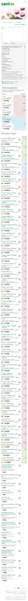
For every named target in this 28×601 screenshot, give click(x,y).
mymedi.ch (14, 592)
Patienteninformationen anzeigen (10, 81)
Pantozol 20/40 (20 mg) (7, 209)
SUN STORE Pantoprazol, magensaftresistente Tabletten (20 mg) (8, 514)
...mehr (20, 78)
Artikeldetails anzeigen (8, 83)
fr (25, 1)
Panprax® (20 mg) (5, 186)
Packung (5, 43)
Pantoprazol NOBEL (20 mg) (8, 138)
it (26, 1)
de (24, 1)
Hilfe (25, 24)
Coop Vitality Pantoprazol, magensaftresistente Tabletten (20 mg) (8, 524)
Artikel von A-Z (18, 24)
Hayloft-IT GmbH (22, 593)
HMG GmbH (8, 592)
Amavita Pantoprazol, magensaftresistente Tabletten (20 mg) (8, 542)
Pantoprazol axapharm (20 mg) (8, 179)
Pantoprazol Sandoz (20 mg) (8, 193)
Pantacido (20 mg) (5, 532)
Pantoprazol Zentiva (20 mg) (8, 172)
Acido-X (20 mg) (5, 490)
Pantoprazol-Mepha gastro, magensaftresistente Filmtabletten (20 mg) (8, 466)
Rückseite (13, 43)
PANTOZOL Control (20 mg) (8, 483)
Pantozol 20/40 (5, 54)
